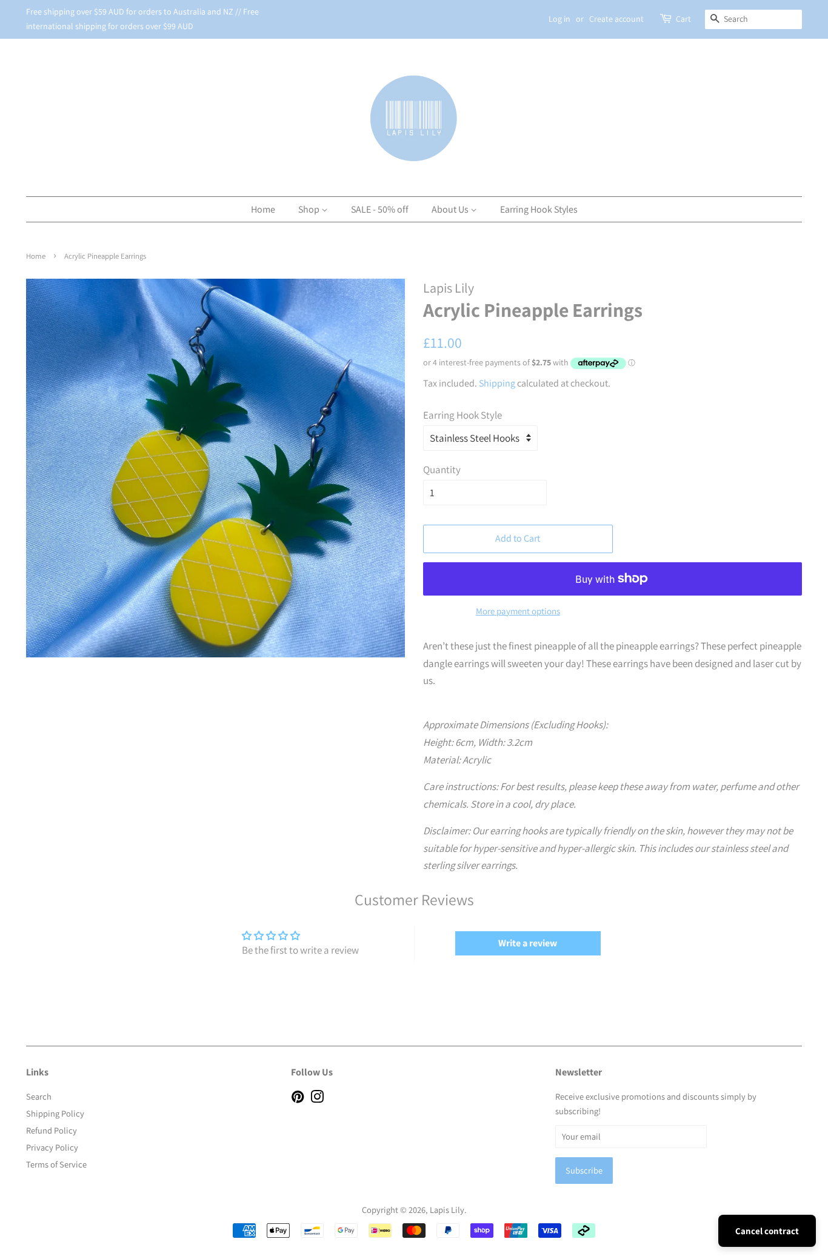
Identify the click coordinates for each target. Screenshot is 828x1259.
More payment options (518, 611)
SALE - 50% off (380, 209)
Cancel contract (767, 1231)
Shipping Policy (55, 1113)
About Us (451, 209)
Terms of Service (56, 1164)
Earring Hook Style (462, 415)
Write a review (527, 943)
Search (39, 1096)
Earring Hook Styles (539, 209)
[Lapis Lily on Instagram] (317, 1099)
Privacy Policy (52, 1147)
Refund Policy (51, 1130)
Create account (616, 18)
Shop (309, 209)
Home (263, 209)
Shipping (497, 383)
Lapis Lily (447, 1209)
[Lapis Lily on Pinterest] (297, 1099)
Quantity (442, 469)
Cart (683, 18)
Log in (559, 18)
